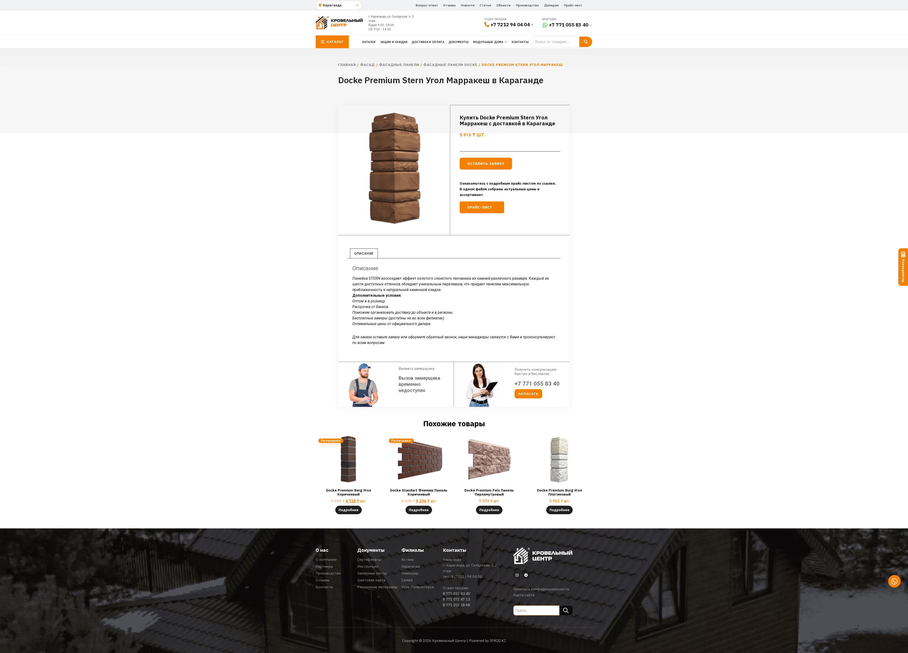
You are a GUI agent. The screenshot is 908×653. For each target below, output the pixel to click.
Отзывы (449, 5)
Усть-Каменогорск (418, 587)
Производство (527, 5)
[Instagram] (516, 575)
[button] (528, 393)
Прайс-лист (573, 5)
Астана (408, 559)
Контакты (520, 42)
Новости (467, 5)
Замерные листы (371, 573)
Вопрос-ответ (427, 5)
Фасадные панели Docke (450, 64)
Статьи (485, 5)
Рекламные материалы (377, 587)
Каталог (369, 42)
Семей (407, 580)
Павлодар (410, 573)
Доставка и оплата (428, 42)
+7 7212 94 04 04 (510, 24)
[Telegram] (525, 575)
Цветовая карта (371, 580)
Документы (459, 42)
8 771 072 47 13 (456, 599)
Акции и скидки (394, 42)
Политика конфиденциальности (541, 589)
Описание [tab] (364, 253)
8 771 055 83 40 (456, 593)
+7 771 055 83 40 (568, 25)
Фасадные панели (399, 64)
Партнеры (324, 566)
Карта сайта (523, 595)
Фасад (367, 64)
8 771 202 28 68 (456, 605)
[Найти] (585, 42)
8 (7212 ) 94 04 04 (466, 576)
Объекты (503, 5)
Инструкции (367, 566)
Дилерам (551, 5)
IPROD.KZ (498, 640)
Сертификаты (369, 559)
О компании (326, 559)
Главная (347, 64)
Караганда (411, 566)
